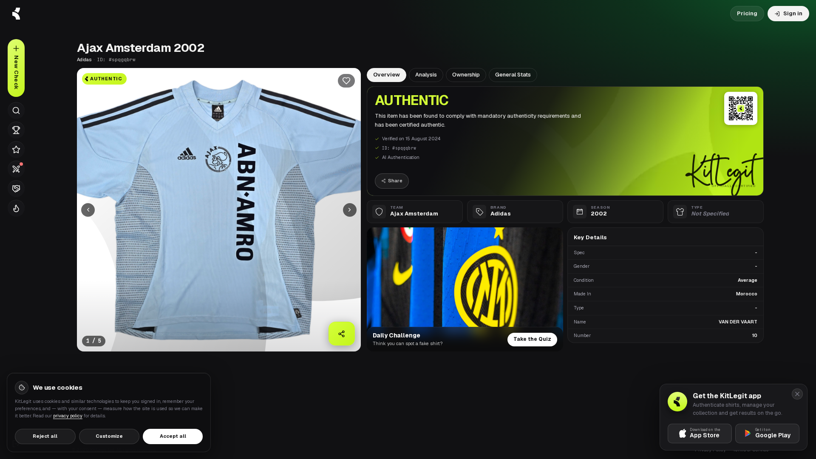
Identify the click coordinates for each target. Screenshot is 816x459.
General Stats (513, 74)
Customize (109, 436)
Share (395, 181)
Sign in (792, 13)
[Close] (797, 394)
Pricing (747, 13)
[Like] (346, 81)
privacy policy (67, 416)
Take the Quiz (532, 339)
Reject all (45, 436)
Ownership (466, 74)
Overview (386, 74)
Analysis (426, 74)
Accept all (173, 436)
